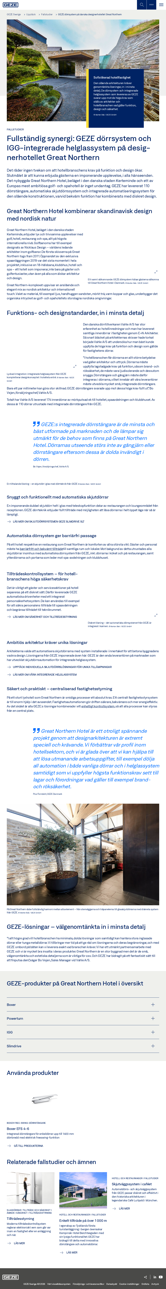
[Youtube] (161, 1277)
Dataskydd (111, 1284)
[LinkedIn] (155, 1277)
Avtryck (155, 1284)
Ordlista (145, 1284)
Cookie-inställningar (129, 1284)
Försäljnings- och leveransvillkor (88, 1284)
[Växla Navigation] (161, 5)
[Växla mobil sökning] (142, 5)
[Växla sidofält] (151, 5)
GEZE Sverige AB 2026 (34, 1284)
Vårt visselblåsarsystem (59, 1284)
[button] (145, 1277)
